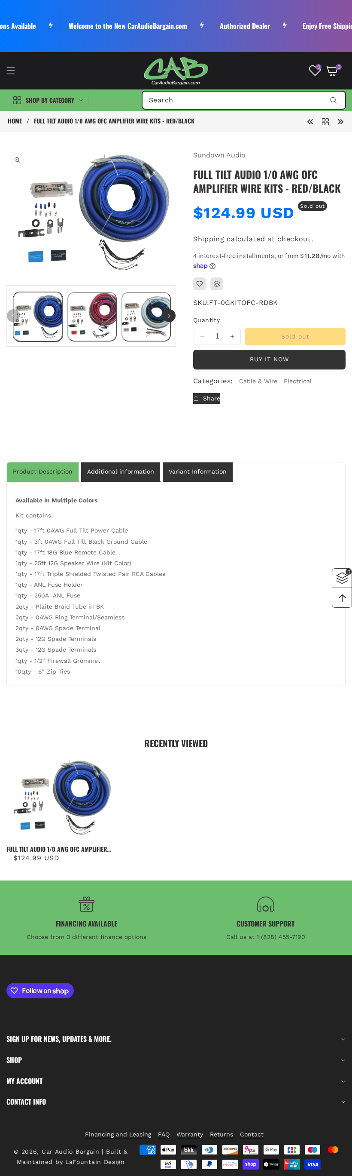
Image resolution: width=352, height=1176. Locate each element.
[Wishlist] (199, 283)
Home (15, 121)
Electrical (298, 381)
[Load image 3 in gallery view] (146, 317)
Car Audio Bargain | (72, 1151)
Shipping (209, 239)
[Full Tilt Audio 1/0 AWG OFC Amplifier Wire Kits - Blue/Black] (340, 121)
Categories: (213, 381)
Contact (252, 1134)
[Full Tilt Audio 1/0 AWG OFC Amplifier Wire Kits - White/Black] (310, 121)
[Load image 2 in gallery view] (92, 317)
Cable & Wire (258, 381)
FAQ (164, 1134)
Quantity (206, 320)
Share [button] (211, 398)
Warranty (189, 1134)
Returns (221, 1134)
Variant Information (198, 471)
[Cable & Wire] (325, 121)
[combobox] (244, 100)
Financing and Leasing (118, 1134)
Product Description (43, 471)
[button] (15, 70)
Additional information (120, 471)
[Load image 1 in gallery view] (38, 317)
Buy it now (269, 359)
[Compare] (216, 283)
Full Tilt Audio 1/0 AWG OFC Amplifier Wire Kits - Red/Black (56, 849)
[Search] (333, 100)
